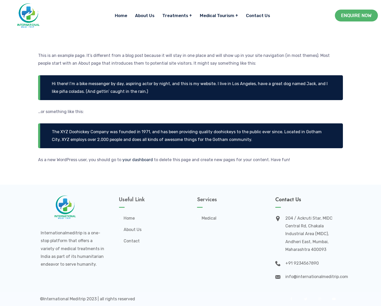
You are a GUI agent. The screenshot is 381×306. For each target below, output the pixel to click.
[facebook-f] (291, 299)
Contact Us (258, 15)
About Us (144, 15)
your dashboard (137, 159)
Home (121, 15)
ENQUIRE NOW (356, 15)
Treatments (175, 15)
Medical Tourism (217, 15)
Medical (209, 218)
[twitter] (305, 299)
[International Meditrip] (28, 15)
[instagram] (319, 299)
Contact (132, 240)
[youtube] (334, 299)
